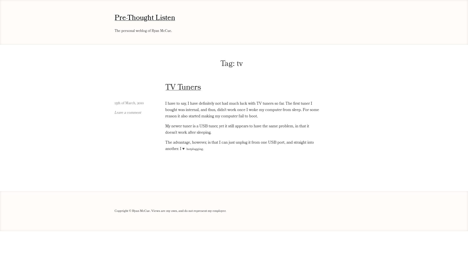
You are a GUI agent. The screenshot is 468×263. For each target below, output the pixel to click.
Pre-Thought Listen (145, 17)
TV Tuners (183, 87)
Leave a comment (128, 112)
